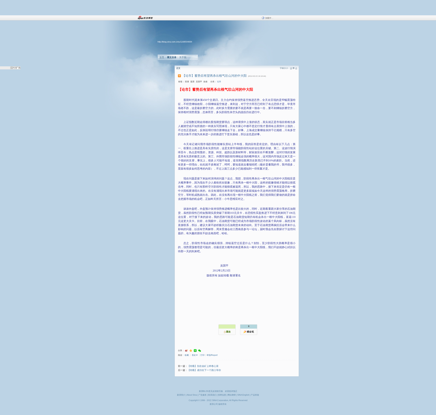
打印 (202, 355)
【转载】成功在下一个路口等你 (204, 370)
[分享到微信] (199, 350)
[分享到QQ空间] (190, 350)
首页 (161, 57)
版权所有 (222, 404)
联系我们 (212, 395)
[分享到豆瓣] (195, 350)
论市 (219, 81)
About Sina (192, 395)
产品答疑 (255, 395)
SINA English (243, 395)
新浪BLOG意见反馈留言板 (211, 391)
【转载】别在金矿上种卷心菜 (203, 366)
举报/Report (212, 355)
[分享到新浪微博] (186, 350)
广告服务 (202, 395)
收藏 (187, 355)
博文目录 (171, 57)
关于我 (182, 57)
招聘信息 (222, 395)
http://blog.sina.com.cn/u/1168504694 (175, 42)
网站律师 (232, 395)
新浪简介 (181, 395)
